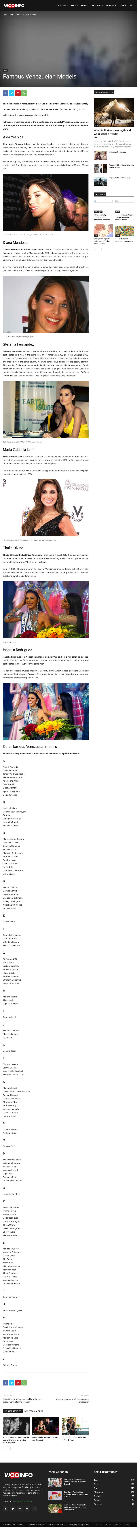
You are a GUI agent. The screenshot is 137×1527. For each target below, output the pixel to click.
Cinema (62, 5)
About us (116, 1524)
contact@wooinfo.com (23, 1501)
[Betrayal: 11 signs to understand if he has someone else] (103, 230)
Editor (96, 137)
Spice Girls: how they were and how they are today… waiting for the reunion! (22, 1400)
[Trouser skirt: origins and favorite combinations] (100, 168)
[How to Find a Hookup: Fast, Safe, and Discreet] (45, 1426)
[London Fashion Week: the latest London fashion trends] (124, 206)
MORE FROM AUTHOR (33, 1411)
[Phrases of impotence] (100, 155)
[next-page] (9, 1448)
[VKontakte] (27, 1508)
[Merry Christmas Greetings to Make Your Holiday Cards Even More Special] (55, 1508)
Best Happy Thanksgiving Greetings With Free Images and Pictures (76, 1494)
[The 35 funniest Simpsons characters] (124, 230)
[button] (131, 5)
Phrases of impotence (117, 152)
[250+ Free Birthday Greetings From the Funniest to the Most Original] (55, 1482)
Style (83, 5)
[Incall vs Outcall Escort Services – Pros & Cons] (75, 1426)
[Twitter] (11, 93)
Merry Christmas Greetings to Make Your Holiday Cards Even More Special (75, 1507)
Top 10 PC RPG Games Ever (119, 178)
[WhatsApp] (24, 93)
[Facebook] (5, 93)
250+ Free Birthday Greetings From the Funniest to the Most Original (75, 1481)
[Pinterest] (18, 93)
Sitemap (99, 1524)
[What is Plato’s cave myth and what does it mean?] (114, 112)
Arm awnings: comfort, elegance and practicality (72, 1400)
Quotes (110, 5)
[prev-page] (4, 1448)
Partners (107, 1524)
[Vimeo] (20, 1508)
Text (121, 5)
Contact (126, 1524)
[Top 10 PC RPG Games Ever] (100, 181)
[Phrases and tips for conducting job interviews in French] (103, 206)
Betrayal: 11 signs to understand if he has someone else (102, 241)
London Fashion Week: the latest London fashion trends (124, 217)
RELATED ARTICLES (13, 1411)
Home (5, 15)
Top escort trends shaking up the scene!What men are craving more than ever (16, 1440)
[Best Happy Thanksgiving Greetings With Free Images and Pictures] (55, 1495)
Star (73, 5)
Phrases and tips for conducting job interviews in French (102, 217)
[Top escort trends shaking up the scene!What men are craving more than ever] (16, 1426)
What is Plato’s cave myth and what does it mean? (112, 132)
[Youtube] (34, 1508)
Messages (96, 5)
